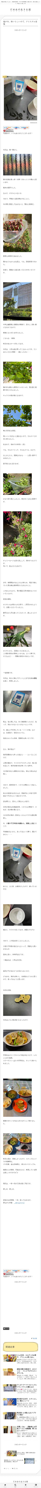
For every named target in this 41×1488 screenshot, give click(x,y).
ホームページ (19, 1203)
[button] (36, 733)
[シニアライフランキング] (8, 130)
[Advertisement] (20, 52)
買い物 (7, 1328)
